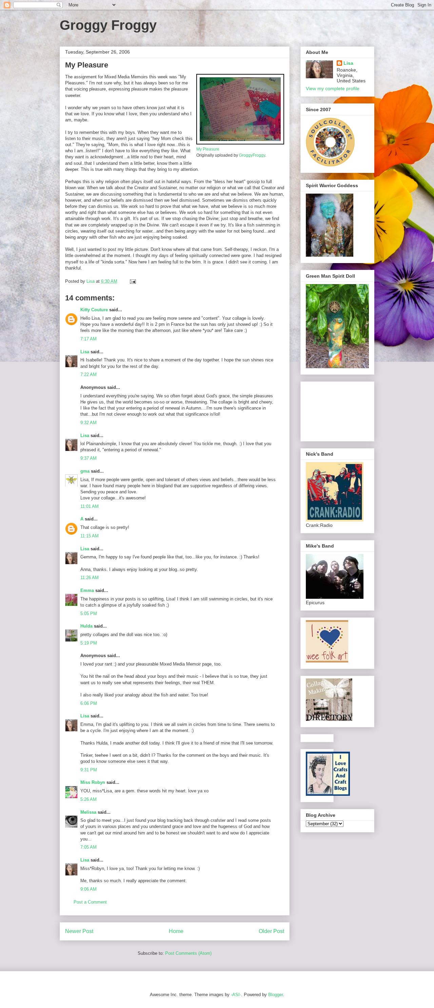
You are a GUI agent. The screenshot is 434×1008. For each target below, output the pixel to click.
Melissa (88, 812)
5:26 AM (88, 799)
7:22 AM (88, 374)
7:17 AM (88, 338)
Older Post (271, 931)
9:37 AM (88, 458)
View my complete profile (332, 88)
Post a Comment (90, 902)
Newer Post (79, 931)
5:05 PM (88, 613)
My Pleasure (207, 149)
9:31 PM (88, 769)
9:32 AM (88, 422)
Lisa (84, 351)
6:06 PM (88, 703)
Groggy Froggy (108, 25)
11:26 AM (89, 577)
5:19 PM (88, 643)
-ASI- (236, 994)
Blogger (275, 994)
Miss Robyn (92, 782)
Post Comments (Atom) (188, 953)
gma (85, 471)
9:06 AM (88, 889)
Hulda (86, 626)
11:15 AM (89, 535)
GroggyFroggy (252, 155)
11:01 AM (89, 506)
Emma (87, 590)
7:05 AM (88, 847)
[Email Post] (132, 281)
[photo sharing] (240, 142)
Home (176, 931)
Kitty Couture (94, 309)
